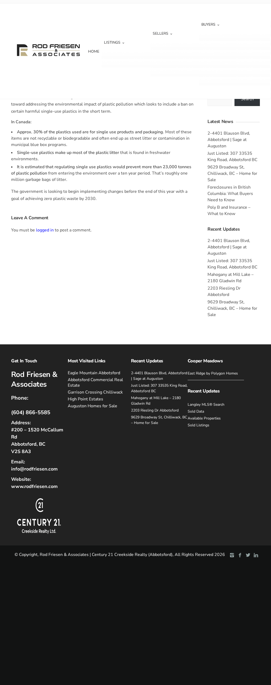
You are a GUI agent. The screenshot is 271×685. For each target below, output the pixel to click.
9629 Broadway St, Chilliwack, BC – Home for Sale (232, 173)
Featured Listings (217, 36)
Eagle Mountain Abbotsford (94, 373)
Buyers (208, 24)
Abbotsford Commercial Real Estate (95, 382)
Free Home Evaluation (172, 54)
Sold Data (162, 63)
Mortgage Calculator (220, 45)
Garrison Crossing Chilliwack (95, 392)
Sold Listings (116, 63)
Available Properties (204, 418)
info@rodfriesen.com (34, 469)
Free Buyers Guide (218, 54)
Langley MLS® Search (206, 404)
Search (247, 99)
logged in (45, 230)
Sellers (160, 33)
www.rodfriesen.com (34, 486)
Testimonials (164, 72)
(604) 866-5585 (30, 412)
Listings (112, 42)
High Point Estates (85, 399)
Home (93, 51)
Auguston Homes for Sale (92, 406)
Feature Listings (119, 54)
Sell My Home (166, 45)
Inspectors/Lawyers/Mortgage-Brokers (235, 63)
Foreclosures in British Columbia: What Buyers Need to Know (230, 193)
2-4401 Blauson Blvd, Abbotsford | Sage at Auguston (228, 139)
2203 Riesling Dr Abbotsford (155, 410)
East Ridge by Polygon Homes (213, 373)
